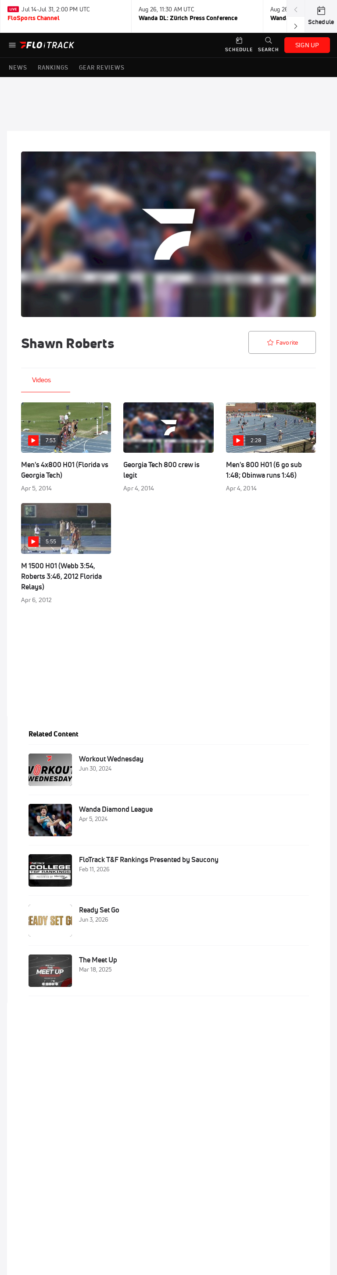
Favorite (287, 342)
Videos (41, 380)
